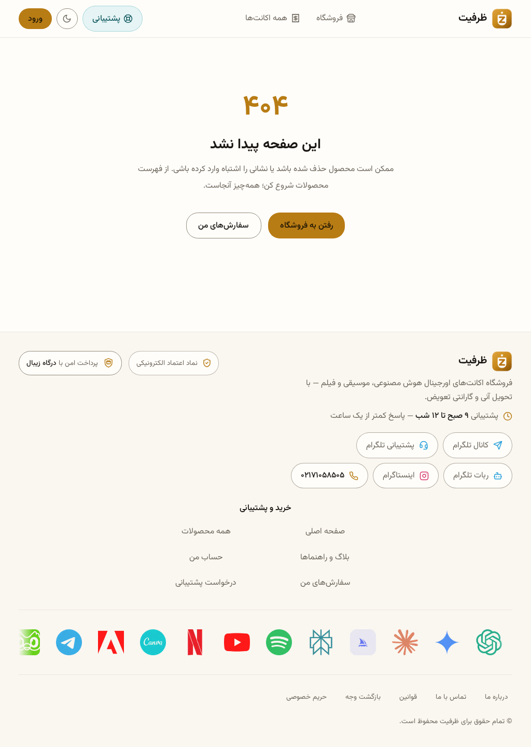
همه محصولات (206, 531)
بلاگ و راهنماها (325, 557)
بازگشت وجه (363, 697)
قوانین (408, 697)
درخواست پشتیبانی (205, 582)
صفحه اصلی (325, 531)
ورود (35, 18)
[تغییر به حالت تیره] (67, 19)
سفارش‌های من (223, 225)
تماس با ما (451, 697)
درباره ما (496, 697)
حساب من (206, 557)
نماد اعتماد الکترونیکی (167, 363)
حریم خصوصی (306, 697)
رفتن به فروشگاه (306, 225)
